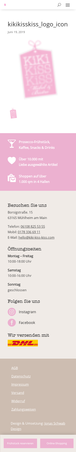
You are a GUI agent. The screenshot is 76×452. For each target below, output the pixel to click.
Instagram (27, 311)
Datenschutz (21, 376)
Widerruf (18, 401)
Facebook (27, 322)
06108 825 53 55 (33, 226)
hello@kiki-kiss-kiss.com (36, 237)
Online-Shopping (57, 443)
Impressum (20, 384)
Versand (17, 393)
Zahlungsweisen (23, 409)
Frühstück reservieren (20, 443)
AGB (14, 368)
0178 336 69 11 (29, 232)
